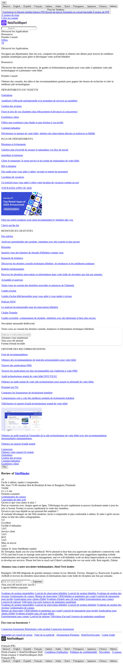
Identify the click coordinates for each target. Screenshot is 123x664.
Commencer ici (10, 12)
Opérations (6, 455)
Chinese (103, 6)
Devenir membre (25, 12)
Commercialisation (10, 460)
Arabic (58, 6)
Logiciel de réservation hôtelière (51, 593)
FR (4, 3)
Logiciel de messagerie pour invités (80, 610)
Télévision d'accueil (32, 602)
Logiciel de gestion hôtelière (82, 593)
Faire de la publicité (44, 635)
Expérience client (10, 463)
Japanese (91, 6)
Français (38, 6)
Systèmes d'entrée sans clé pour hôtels (66, 599)
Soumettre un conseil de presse (17, 635)
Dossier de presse (54, 12)
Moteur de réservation (46, 596)
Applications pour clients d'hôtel (30, 599)
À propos (116, 652)
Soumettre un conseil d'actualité (78, 12)
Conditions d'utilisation (57, 652)
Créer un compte (9, 18)
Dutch (67, 6)
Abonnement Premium (68, 635)
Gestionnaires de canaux (22, 596)
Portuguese (78, 6)
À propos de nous (10, 15)
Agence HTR (39, 12)
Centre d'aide (108, 635)
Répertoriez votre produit (38, 629)
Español (27, 6)
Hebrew (113, 6)
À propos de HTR (101, 12)
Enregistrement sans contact (100, 599)
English (16, 6)
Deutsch (6, 6)
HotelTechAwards (90, 635)
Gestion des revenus (11, 458)
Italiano (48, 6)
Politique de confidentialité (84, 652)
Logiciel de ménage (11, 602)
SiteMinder (22, 473)
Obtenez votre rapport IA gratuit (17, 452)
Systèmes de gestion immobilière (17, 593)
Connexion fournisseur (13, 629)
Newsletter (105, 652)
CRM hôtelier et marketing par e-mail (77, 596)
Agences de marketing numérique (59, 602)
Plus (5, 467)
